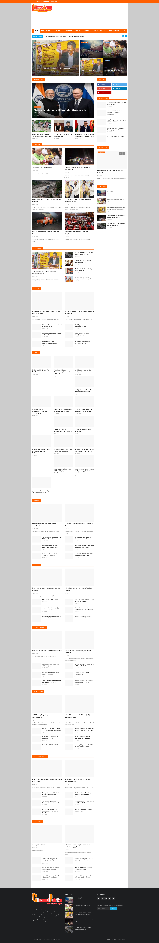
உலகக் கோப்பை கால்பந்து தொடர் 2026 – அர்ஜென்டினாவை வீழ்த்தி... (63, 471)
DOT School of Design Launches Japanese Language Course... (78, 200)
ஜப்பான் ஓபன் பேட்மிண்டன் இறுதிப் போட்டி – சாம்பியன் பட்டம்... (41, 491)
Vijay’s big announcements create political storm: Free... (84, 325)
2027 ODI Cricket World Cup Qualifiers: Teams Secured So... (84, 410)
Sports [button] (77, 31)
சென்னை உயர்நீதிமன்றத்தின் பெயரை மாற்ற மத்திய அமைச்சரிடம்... (51, 554)
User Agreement (121, 939)
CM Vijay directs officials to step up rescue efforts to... (84, 269)
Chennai (36, 288)
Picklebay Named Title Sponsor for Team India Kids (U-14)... (84, 450)
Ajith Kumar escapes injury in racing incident (84, 371)
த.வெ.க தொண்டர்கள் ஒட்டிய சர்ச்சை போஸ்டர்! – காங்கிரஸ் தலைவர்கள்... (45, 272)
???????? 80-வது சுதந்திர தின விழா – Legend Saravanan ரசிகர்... (78, 652)
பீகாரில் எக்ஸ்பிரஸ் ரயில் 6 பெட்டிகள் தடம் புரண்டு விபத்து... (116, 103)
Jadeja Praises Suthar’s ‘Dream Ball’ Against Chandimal (84, 390)
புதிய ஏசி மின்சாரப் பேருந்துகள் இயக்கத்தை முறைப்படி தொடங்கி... (83, 334)
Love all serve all (39, 627)
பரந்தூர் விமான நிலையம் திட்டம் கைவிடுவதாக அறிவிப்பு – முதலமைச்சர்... (49, 860)
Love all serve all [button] (99, 31)
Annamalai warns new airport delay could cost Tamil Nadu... (51, 334)
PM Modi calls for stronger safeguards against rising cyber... (84, 277)
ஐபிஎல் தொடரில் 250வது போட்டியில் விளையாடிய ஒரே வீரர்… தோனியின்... (115, 129)
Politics (36, 500)
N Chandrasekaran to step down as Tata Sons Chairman (78, 589)
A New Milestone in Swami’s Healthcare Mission (82, 673)
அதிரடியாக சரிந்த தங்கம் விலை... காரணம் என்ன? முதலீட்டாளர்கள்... (83, 617)
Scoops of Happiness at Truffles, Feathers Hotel (83, 810)
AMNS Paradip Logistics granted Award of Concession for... (45, 716)
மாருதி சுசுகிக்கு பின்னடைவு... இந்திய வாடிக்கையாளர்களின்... (51, 608)
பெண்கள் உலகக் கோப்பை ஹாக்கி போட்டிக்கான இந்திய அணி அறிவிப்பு (84, 471)
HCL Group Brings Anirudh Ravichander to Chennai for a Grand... (50, 811)
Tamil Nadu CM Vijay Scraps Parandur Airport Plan (82, 342)
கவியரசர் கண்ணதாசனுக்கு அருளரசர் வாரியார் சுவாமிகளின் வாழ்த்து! (77, 846)
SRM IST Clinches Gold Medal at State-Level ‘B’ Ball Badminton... (41, 451)
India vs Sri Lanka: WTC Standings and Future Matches (63, 430)
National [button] (57, 31)
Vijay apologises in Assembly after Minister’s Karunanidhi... (51, 538)
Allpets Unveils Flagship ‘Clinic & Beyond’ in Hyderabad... (110, 171)
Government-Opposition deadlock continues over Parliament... (84, 554)
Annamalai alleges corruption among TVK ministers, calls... (50, 546)
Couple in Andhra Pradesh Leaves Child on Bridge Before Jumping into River (66, 36)
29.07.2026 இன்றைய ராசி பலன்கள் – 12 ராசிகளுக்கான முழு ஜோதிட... (84, 681)
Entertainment (114, 31)
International (38, 79)
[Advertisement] (96, 15)
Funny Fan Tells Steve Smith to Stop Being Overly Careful (63, 410)
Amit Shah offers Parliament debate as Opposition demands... (84, 546)
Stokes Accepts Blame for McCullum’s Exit (83, 430)
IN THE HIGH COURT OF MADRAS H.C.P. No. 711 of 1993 (115, 137)
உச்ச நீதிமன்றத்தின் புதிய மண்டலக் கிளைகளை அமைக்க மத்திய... (50, 868)
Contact (108, 939)
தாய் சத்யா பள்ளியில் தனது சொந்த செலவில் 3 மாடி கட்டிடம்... (50, 673)
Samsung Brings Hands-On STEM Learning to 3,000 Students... (84, 745)
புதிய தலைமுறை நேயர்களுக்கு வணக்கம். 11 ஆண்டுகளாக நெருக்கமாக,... (114, 112)
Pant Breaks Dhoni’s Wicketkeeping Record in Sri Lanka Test (62, 371)
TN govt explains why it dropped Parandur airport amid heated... (79, 312)
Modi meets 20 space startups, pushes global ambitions (46, 589)
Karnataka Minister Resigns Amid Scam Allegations (77, 233)
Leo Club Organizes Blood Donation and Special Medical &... (84, 665)
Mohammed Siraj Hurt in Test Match (41, 371)
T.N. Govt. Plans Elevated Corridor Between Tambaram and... (84, 253)
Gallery (114, 939)
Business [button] (87, 31)
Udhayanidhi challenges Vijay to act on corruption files (44, 525)
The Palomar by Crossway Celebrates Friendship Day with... (51, 801)
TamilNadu (37, 248)
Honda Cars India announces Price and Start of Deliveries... (51, 617)
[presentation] (34, 58)
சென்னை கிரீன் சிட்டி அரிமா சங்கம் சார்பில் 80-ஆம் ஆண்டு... (50, 665)
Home (36, 31)
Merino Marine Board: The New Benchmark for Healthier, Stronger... (84, 608)
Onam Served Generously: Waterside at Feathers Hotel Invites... (47, 780)
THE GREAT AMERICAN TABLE (50, 745)
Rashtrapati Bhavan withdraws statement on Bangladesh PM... (84, 135)
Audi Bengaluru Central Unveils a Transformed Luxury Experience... (51, 729)
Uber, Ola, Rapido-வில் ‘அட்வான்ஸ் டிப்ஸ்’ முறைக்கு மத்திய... (83, 868)
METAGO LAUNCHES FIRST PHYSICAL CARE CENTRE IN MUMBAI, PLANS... (84, 729)
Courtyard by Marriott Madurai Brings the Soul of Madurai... (50, 793)
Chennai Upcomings (40, 756)
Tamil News (37, 821)
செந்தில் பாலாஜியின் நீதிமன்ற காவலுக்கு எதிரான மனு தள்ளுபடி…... (116, 120)
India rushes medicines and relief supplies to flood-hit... (46, 233)
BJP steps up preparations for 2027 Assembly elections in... (79, 525)
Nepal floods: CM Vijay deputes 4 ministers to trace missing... (83, 261)
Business (37, 565)
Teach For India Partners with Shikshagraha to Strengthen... (83, 737)
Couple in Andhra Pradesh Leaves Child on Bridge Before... (77, 168)
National (37, 144)
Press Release (38, 692)
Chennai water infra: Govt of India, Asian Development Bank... (51, 342)
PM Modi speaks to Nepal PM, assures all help (63, 135)
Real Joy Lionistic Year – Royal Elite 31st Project (47, 650)
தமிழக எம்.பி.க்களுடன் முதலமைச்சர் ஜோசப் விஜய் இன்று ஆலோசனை (83, 876)
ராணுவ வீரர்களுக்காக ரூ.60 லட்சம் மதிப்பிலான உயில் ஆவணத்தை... (50, 876)
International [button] (46, 31)
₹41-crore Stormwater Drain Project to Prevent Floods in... (52, 325)
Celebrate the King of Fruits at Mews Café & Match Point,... (84, 801)
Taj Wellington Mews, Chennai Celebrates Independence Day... (77, 780)
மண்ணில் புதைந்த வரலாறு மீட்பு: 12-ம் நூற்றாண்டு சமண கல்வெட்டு (84, 859)
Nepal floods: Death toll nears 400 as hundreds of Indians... (46, 200)
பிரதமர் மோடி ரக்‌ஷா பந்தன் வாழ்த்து (42, 167)
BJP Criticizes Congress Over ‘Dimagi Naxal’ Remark (83, 538)
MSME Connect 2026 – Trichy (50, 599)
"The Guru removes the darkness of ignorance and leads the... (51, 681)
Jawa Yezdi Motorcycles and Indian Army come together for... (84, 600)
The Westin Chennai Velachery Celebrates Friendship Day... (83, 793)
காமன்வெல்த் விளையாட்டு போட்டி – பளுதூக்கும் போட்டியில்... (63, 450)
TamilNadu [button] (68, 31)
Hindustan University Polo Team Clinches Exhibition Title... (51, 737)
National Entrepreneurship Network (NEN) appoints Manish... (77, 716)
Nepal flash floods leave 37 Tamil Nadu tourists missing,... (41, 135)
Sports (36, 352)
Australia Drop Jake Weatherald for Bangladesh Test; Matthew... (40, 411)
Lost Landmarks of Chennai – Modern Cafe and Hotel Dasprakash (46, 312)
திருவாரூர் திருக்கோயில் (39, 845)
